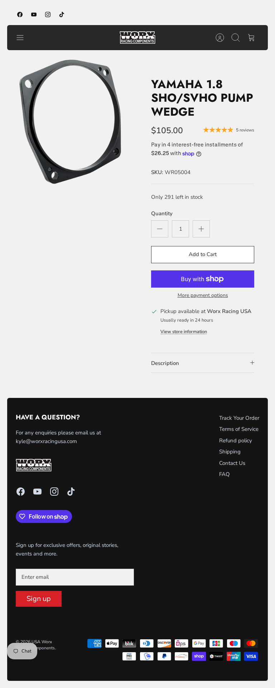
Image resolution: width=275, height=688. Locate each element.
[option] (72, 122)
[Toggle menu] (24, 37)
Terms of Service (239, 429)
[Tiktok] (62, 14)
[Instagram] (48, 14)
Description (165, 363)
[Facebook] (20, 14)
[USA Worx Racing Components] (137, 38)
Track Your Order (239, 418)
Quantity (162, 213)
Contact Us (232, 463)
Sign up (38, 598)
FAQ (224, 474)
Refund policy (235, 440)
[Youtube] (34, 14)
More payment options (203, 296)
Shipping (230, 451)
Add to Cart (203, 254)
